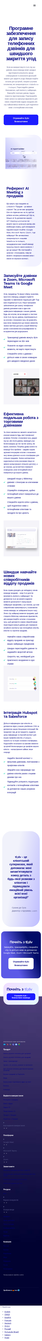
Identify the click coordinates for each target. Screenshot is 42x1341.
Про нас (6, 1246)
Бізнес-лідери (8, 1103)
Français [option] (7, 1320)
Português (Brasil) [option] (11, 1332)
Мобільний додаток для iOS (12, 1183)
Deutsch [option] (7, 1323)
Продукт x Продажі (9, 1115)
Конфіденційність (9, 1228)
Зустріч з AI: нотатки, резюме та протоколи (17, 1065)
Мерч (5, 1257)
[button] (34, 5)
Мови (5, 1078)
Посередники (7, 1269)
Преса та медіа (8, 1224)
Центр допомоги (8, 1220)
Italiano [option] (7, 1335)
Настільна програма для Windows (15, 1179)
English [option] (7, 1312)
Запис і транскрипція (10, 1061)
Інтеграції (6, 1089)
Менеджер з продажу (10, 1100)
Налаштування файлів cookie (13, 1275)
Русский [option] (7, 1329)
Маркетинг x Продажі (10, 1119)
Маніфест (6, 1216)
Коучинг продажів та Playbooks (13, 1074)
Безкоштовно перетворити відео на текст (17, 1082)
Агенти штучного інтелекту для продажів (17, 1057)
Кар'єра (6, 1250)
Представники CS (9, 1111)
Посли (5, 1265)
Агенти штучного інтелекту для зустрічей (17, 1053)
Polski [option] (6, 1338)
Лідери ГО (6, 1107)
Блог (4, 1193)
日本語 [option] (7, 1314)
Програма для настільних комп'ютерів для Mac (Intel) (19, 1175)
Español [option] (7, 1317)
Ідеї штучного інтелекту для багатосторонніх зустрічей (18, 1069)
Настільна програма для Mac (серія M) (16, 1170)
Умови (5, 1232)
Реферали (6, 1261)
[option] (23, 1311)
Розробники (7, 1253)
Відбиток (6, 1236)
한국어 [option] (7, 1326)
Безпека (6, 1086)
